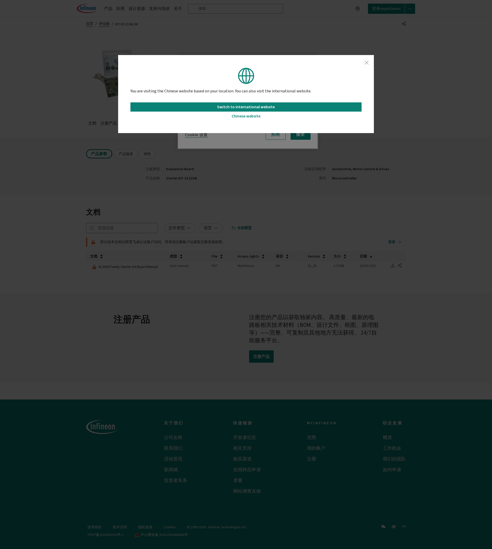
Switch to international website (246, 107)
